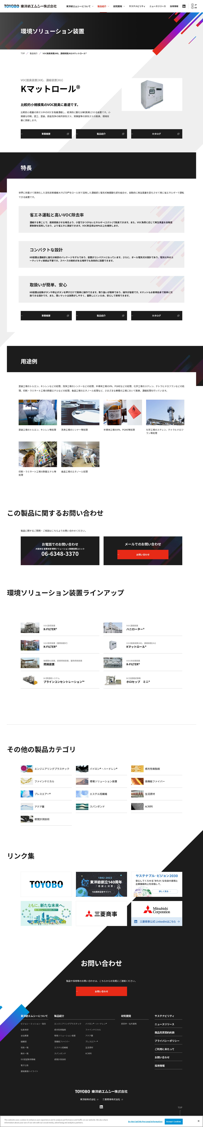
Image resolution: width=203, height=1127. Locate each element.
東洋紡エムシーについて (78, 6)
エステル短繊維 (61, 1047)
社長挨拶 (24, 1029)
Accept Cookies (173, 1121)
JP (196, 5)
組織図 (24, 1041)
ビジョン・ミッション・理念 (33, 1023)
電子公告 (24, 1065)
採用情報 (174, 6)
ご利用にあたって (164, 1049)
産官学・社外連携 (129, 1023)
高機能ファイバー (62, 1041)
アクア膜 (89, 1035)
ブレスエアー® (91, 1041)
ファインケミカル (93, 1029)
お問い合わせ (162, 1057)
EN (196, 7)
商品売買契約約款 (165, 1032)
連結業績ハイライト (29, 1071)
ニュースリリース (158, 6)
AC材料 (88, 1053)
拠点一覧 (24, 1053)
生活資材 (89, 1047)
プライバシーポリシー (167, 1040)
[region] (101, 1121)
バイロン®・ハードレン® (96, 1023)
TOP (23, 53)
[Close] (199, 1121)
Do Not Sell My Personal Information (145, 1121)
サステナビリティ (137, 6)
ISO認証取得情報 (28, 1059)
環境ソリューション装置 (65, 1035)
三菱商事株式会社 (111, 1099)
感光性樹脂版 (60, 1029)
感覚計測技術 (60, 1059)
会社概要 (24, 1035)
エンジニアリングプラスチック (67, 1023)
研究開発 (117, 6)
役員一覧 (24, 1047)
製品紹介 (101, 6)
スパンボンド (60, 1053)
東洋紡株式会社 (88, 1099)
